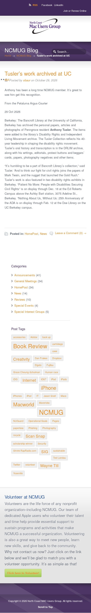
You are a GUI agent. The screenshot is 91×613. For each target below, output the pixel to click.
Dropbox (56, 358)
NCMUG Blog (24, 55)
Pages (55, 421)
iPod (29, 396)
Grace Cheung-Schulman (26, 372)
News (43, 233)
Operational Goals (37, 421)
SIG (44, 451)
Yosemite (18, 473)
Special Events (24, 305)
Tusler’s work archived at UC (38, 73)
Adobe (33, 337)
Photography (49, 428)
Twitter (16, 464)
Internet (29, 380)
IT (37, 396)
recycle (17, 435)
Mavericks (44, 402)
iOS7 (43, 379)
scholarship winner (23, 443)
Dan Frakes (41, 358)
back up (46, 337)
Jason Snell (50, 396)
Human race (51, 372)
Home (8, 55)
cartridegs (57, 344)
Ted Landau (59, 457)
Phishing (32, 428)
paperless (18, 428)
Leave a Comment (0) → (70, 233)
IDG (15, 379)
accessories (19, 337)
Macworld (23, 404)
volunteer (30, 464)
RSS (35, 5)
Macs (63, 396)
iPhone (48, 387)
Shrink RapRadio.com (24, 450)
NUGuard (18, 421)
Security (42, 443)
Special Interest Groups (29, 311)
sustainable (59, 450)
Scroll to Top (45, 607)
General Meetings (25, 281)
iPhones (17, 396)
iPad (53, 379)
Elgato (38, 365)
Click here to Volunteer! (23, 573)
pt (8, 79)
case (54, 351)
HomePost (31, 233)
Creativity (21, 359)
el (6, 79)
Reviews (19, 299)
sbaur (26, 80)
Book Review (30, 346)
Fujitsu (50, 365)
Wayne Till (49, 465)
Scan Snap (35, 436)
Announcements (24, 275)
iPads (64, 379)
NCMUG (51, 412)
